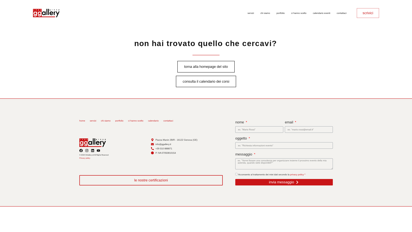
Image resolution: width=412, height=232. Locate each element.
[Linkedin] (92, 150)
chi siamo (265, 13)
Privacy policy (84, 158)
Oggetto (241, 138)
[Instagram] (87, 150)
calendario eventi (321, 13)
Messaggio (244, 154)
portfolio (280, 13)
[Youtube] (98, 150)
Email (289, 122)
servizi (251, 13)
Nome (240, 122)
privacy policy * (297, 174)
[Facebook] (81, 150)
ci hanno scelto (298, 13)
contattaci (341, 13)
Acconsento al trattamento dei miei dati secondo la (271, 174)
